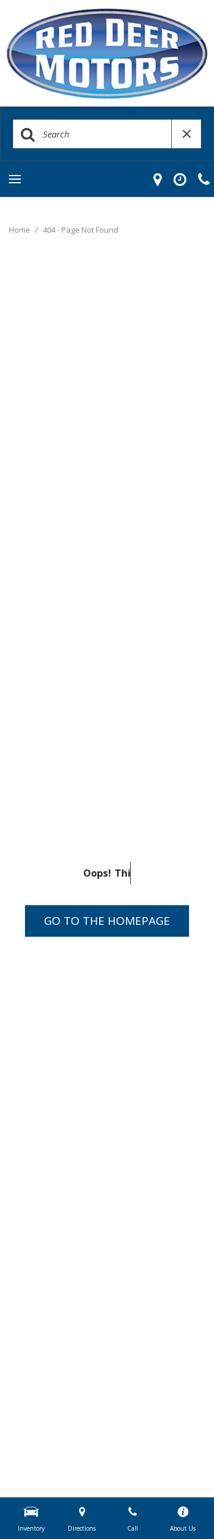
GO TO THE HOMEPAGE (107, 920)
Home (20, 229)
